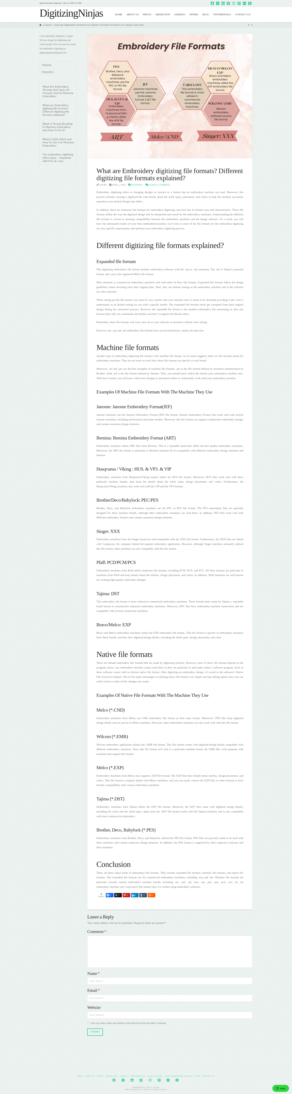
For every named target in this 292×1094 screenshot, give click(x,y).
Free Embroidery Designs (179, 1076)
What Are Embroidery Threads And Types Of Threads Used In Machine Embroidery (58, 91)
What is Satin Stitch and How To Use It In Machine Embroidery (58, 142)
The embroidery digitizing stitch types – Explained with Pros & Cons (57, 157)
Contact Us (208, 1076)
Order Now (112, 1076)
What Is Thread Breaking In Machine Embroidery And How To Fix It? (57, 127)
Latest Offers (155, 1076)
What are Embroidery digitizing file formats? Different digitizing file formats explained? (55, 110)
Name (93, 973)
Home (80, 1076)
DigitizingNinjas (71, 13)
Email (93, 990)
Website (94, 1007)
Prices (100, 1076)
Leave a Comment (159, 184)
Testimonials (138, 1076)
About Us (90, 1076)
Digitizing (136, 184)
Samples (124, 1076)
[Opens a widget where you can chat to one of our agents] (280, 1088)
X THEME (155, 1087)
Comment (96, 931)
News (197, 1076)
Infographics (48, 72)
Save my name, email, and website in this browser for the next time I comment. (129, 1023)
